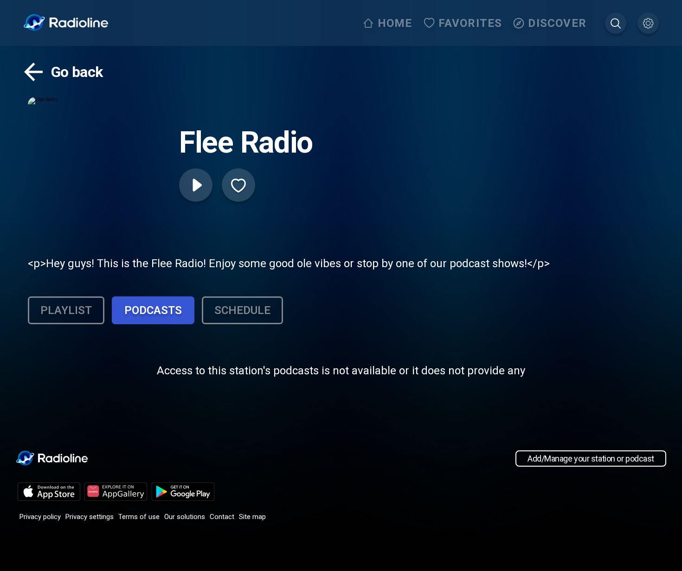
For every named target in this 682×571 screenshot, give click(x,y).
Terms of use (139, 517)
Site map (252, 517)
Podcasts (153, 310)
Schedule (242, 310)
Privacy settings (89, 517)
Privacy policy (40, 517)
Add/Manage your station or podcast (591, 458)
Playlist (66, 310)
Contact (222, 517)
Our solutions (184, 517)
